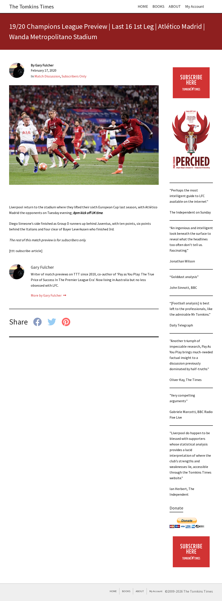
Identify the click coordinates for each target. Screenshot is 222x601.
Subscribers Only (74, 76)
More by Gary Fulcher (46, 295)
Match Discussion (47, 76)
